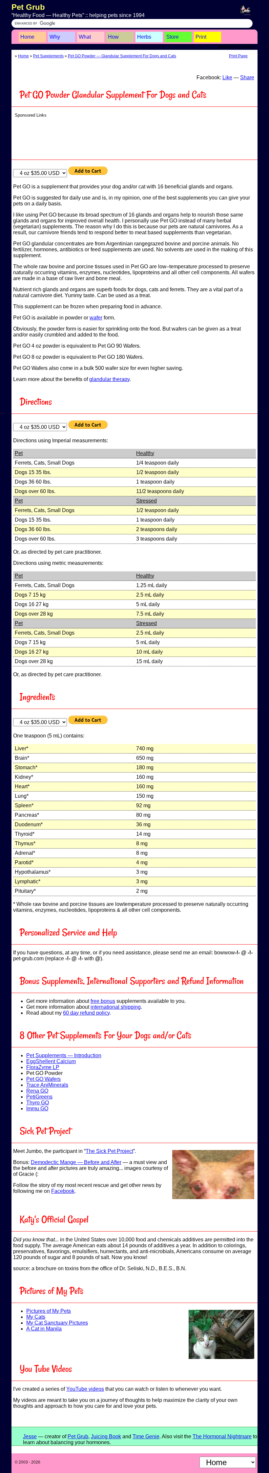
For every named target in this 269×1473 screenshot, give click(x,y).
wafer (96, 317)
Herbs (144, 37)
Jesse (30, 1436)
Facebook (62, 1191)
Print (201, 37)
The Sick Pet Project (109, 1151)
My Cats (35, 1317)
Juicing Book (106, 1436)
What (85, 37)
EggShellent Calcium (51, 1061)
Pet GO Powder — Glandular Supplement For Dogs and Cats (122, 56)
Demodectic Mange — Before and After (76, 1162)
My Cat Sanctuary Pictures (57, 1323)
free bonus (103, 1001)
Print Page (238, 56)
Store (172, 37)
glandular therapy (109, 379)
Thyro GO (37, 1102)
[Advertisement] (136, 136)
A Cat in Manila (44, 1328)
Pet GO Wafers (43, 1079)
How (113, 37)
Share (247, 77)
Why (55, 37)
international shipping (116, 1007)
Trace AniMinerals (47, 1085)
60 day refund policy (86, 1013)
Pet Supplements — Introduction (63, 1055)
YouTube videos (85, 1389)
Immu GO (37, 1108)
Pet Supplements (48, 56)
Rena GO (37, 1091)
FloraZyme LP (42, 1067)
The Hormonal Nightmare (222, 1436)
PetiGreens (39, 1097)
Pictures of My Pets (48, 1311)
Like (227, 77)
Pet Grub (28, 7)
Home (27, 37)
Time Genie (146, 1436)
